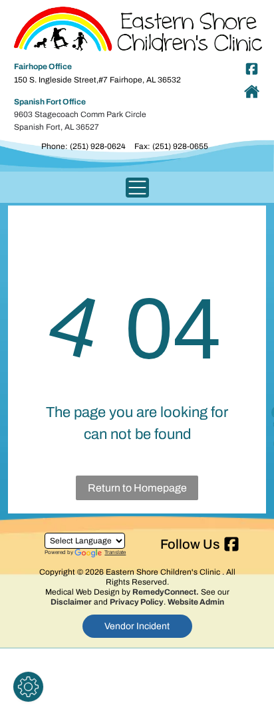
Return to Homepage (137, 488)
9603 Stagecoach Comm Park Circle (80, 114)
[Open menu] (137, 188)
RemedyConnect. (165, 592)
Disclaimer (71, 602)
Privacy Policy (137, 602)
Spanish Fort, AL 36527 (56, 127)
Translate (115, 552)
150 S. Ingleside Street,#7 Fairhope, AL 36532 (97, 79)
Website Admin (196, 602)
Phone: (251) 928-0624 (83, 146)
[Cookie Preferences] (28, 687)
